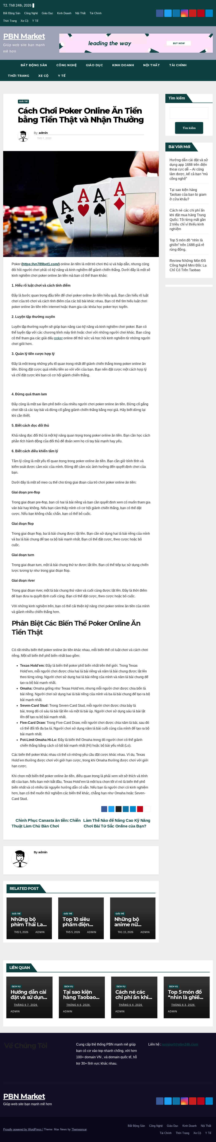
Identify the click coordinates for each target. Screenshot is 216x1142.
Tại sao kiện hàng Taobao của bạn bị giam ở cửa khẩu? (188, 194)
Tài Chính (95, 13)
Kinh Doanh (64, 13)
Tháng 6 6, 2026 (78, 1004)
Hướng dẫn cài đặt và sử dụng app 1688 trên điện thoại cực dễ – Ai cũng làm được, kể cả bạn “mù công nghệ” (189, 169)
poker (58, 338)
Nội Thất (80, 13)
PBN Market (24, 36)
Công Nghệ (31, 13)
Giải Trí (23, 101)
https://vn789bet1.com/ (40, 264)
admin (43, 133)
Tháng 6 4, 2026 (131, 1004)
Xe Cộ (24, 20)
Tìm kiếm (177, 98)
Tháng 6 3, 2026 (183, 1004)
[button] (210, 70)
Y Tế (35, 20)
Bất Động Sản (11, 13)
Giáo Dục (47, 13)
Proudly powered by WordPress (22, 1129)
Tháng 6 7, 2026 (26, 1004)
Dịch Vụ (16, 986)
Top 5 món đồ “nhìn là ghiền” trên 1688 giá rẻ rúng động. (187, 244)
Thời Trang (10, 20)
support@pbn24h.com (180, 1044)
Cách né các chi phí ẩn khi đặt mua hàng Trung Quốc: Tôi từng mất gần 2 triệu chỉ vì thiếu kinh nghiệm (188, 220)
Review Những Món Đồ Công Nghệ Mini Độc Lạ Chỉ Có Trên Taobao (188, 265)
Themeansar (79, 1129)
